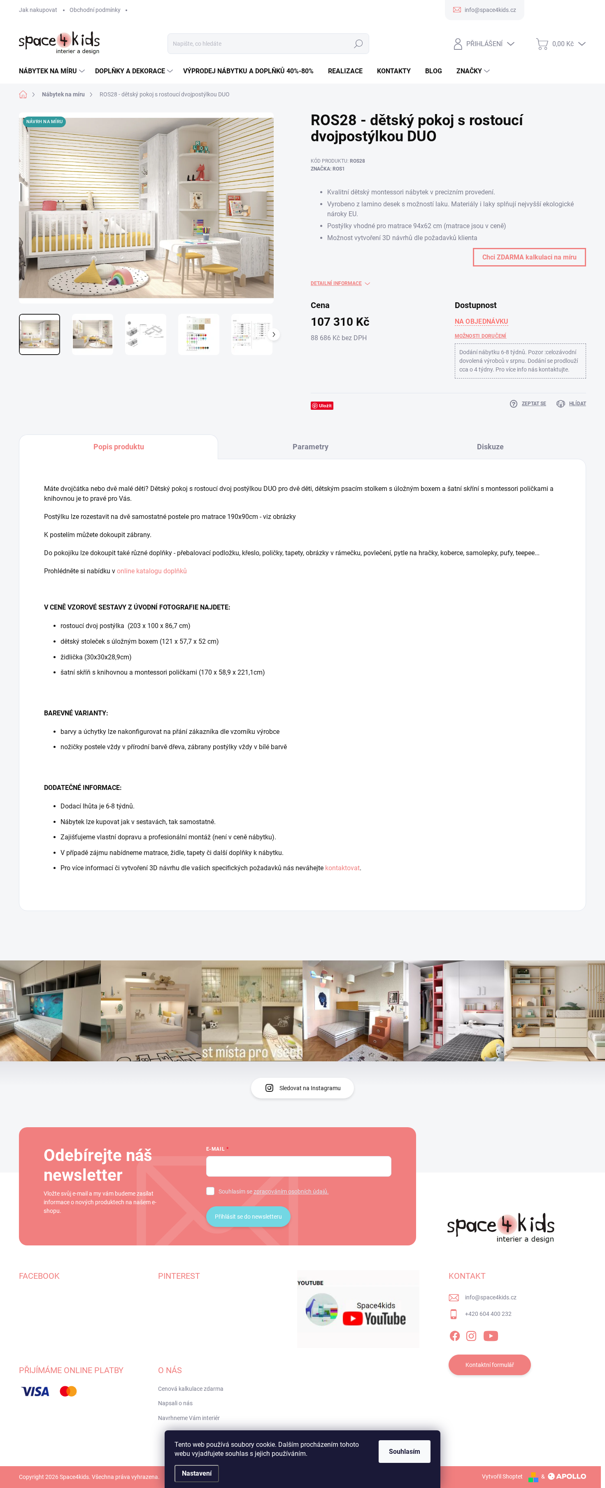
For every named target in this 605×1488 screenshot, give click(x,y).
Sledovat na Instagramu (310, 1088)
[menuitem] (53, 71)
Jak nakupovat (38, 10)
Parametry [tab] (310, 446)
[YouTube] (491, 1334)
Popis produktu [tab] (118, 446)
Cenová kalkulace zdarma (190, 1388)
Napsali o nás (175, 1403)
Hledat (358, 43)
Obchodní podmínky (95, 10)
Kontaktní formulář (489, 1365)
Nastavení (197, 1473)
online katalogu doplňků (152, 571)
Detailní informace (336, 283)
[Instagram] (471, 1334)
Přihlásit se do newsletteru (248, 1216)
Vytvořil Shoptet (502, 1476)
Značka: (328, 169)
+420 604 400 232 (488, 1313)
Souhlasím (404, 1451)
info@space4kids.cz (491, 1297)
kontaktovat (342, 868)
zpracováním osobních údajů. (291, 1191)
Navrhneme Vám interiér (189, 1418)
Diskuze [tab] (490, 446)
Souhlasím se (274, 1191)
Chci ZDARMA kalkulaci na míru (529, 257)
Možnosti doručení (481, 336)
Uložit (325, 405)
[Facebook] (455, 1334)
